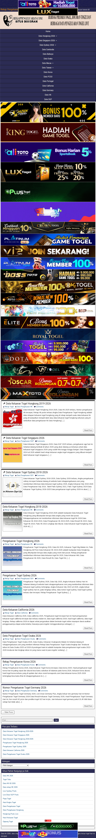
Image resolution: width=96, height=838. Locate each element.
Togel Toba (7, 779)
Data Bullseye (48, 54)
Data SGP (48, 99)
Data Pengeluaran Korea (25, 665)
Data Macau (46, 63)
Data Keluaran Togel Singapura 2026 (25, 438)
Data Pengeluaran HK (24, 407)
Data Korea (48, 72)
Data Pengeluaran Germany (27, 691)
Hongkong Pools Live (10, 814)
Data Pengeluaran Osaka (26, 639)
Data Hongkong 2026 (46, 36)
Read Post (88, 430)
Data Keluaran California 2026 (18, 609)
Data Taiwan (47, 67)
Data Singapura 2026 (47, 40)
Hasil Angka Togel (9, 802)
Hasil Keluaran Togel (10, 818)
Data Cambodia (48, 49)
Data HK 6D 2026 (9, 783)
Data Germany (48, 90)
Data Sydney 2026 (47, 45)
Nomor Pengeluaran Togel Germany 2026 (24, 687)
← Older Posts (7, 712)
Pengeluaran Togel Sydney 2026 (20, 575)
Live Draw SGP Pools (11, 795)
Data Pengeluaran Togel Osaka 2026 (22, 635)
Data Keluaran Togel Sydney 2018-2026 (27, 472)
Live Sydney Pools (9, 791)
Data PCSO (48, 76)
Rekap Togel (9, 407)
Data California (48, 86)
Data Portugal (48, 81)
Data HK (48, 95)
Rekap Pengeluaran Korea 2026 (19, 661)
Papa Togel (7, 799)
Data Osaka (48, 58)
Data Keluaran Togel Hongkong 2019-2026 (28, 403)
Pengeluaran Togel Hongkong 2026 (21, 541)
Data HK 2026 (8, 776)
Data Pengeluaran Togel (11, 806)
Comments (40, 407)
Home (48, 31)
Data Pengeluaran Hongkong (13, 810)
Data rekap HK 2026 (10, 787)
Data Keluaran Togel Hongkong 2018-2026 (25, 506)
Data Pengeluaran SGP (25, 441)
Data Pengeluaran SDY (25, 475)
